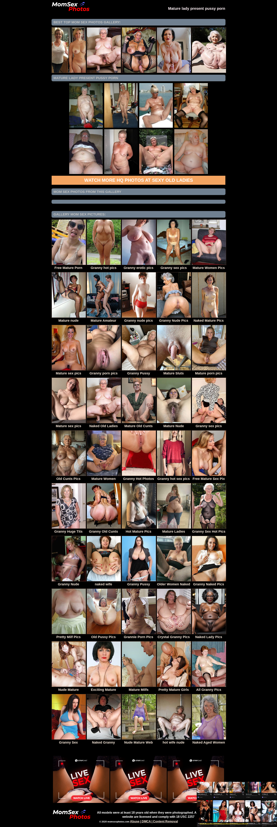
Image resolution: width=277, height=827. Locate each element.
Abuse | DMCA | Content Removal (154, 821)
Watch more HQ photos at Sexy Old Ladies (138, 180)
